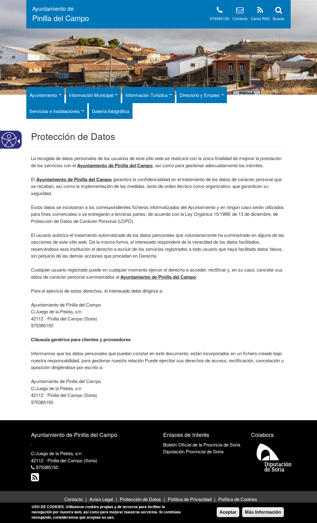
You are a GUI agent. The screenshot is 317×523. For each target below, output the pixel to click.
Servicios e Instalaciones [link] (55, 111)
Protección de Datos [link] (140, 499)
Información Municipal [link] (92, 95)
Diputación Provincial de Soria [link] (193, 451)
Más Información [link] (263, 512)
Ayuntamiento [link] (43, 95)
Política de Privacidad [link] (189, 499)
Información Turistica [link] (147, 95)
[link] (36, 478)
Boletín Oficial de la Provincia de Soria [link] (201, 444)
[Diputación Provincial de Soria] (274, 457)
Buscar (278, 18)
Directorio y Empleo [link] (200, 95)
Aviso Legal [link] (101, 499)
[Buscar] (278, 11)
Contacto (240, 18)
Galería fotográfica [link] (110, 111)
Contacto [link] (73, 499)
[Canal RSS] (260, 11)
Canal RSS (260, 18)
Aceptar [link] (228, 512)
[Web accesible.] (9, 139)
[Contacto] (240, 11)
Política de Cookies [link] (237, 499)
